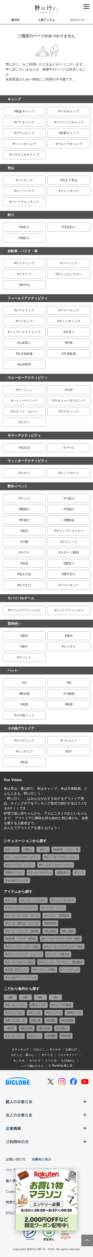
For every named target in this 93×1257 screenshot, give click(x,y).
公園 (25, 542)
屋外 (25, 636)
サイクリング (25, 263)
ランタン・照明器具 (57, 915)
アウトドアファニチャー (21, 907)
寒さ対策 (45, 1028)
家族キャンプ (25, 111)
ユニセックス (15, 1035)
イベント (25, 657)
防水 (11, 1028)
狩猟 (70, 342)
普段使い (14, 623)
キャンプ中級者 (62, 1004)
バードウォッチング (25, 202)
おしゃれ (35, 1012)
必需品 (52, 1020)
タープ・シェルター (34, 900)
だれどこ (39, 1049)
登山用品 (51, 931)
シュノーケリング (25, 400)
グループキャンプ (69, 144)
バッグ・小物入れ (58, 954)
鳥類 (70, 704)
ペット (13, 670)
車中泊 (25, 285)
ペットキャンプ (25, 144)
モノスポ (19, 1060)
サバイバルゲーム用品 (20, 962)
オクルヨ (55, 1049)
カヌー (25, 422)
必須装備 (68, 1020)
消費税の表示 (41, 1159)
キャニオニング (70, 321)
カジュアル (54, 1012)
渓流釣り (69, 227)
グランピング (25, 133)
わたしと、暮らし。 (24, 1055)
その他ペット (25, 715)
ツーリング (70, 263)
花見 (25, 563)
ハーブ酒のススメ (32, 1066)
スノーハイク (25, 191)
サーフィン (25, 390)
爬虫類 (25, 693)
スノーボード (69, 473)
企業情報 (13, 1128)
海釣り (25, 227)
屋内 (70, 636)
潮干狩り (69, 574)
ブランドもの (15, 1012)
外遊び (25, 520)
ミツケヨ (51, 1060)
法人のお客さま (19, 1115)
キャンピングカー (69, 274)
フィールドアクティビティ (28, 298)
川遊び (69, 498)
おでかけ (25, 585)
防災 (25, 762)
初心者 (37, 1020)
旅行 (25, 646)
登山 (11, 168)
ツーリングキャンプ (70, 122)
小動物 (69, 693)
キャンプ (14, 99)
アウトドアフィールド (25, 610)
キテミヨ (47, 1055)
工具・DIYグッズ (17, 969)
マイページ (77, 19)
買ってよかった (16, 1020)
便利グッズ (74, 1012)
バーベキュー (69, 585)
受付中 (15, 19)
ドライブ (25, 274)
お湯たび (71, 1049)
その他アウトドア (21, 728)
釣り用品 (68, 931)
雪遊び (69, 509)
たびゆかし (68, 1060)
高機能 (52, 1035)
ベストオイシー (67, 1055)
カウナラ (35, 1060)
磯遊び (25, 509)
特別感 (67, 1035)
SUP (70, 390)
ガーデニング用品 (44, 969)
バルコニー (70, 740)
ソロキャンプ (69, 111)
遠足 (25, 531)
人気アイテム (46, 19)
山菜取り (25, 342)
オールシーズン (16, 1004)
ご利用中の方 (17, 1141)
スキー (25, 473)
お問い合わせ (16, 1159)
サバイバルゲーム (21, 598)
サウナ (25, 552)
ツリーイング (69, 310)
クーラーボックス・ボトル (23, 915)
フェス (25, 498)
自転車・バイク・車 (23, 251)
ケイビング (25, 321)
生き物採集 (25, 353)
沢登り (69, 332)
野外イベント (18, 486)
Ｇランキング (20, 1049)
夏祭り (69, 563)
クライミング (25, 310)
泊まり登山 (70, 180)
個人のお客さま (19, 1101)
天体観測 (69, 353)
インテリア (25, 751)
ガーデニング (25, 740)
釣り (11, 215)
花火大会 (25, 574)
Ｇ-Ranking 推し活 (60, 1065)
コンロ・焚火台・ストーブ (23, 923)
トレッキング (69, 191)
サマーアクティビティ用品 (23, 946)
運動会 (69, 520)
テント (11, 900)
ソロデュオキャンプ (25, 154)
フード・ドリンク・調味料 (23, 931)
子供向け (62, 1028)
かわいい (35, 1035)
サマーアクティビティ (24, 435)
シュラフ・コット (53, 907)
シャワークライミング (25, 332)
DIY (69, 751)
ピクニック (70, 542)
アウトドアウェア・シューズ (24, 954)
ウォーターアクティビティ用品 (64, 946)
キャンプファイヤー (70, 531)
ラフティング (69, 411)
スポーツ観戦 (69, 552)
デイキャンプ (25, 122)
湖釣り (25, 238)
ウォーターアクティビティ (28, 377)
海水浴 (25, 447)
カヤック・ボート (25, 411)
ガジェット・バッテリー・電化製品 (62, 962)
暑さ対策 (27, 1028)
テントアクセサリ (63, 900)
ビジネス (69, 646)
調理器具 (51, 923)
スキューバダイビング (69, 400)
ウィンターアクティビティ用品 (61, 938)
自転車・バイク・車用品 (21, 938)
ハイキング (25, 180)
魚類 (25, 704)
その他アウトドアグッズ (21, 977)
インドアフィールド (70, 610)
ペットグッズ (70, 969)
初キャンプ (39, 1004)
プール (69, 447)
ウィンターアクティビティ (28, 461)
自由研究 (25, 364)
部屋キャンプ (69, 133)
